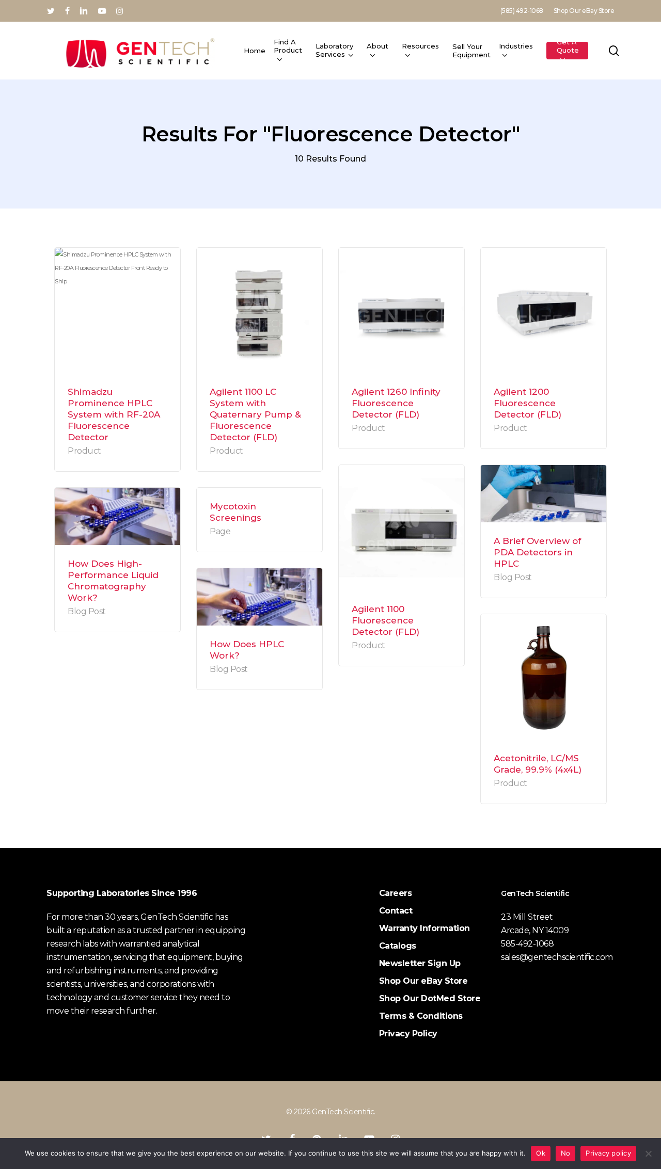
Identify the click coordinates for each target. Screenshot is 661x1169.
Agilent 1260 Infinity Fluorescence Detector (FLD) (396, 403)
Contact (396, 911)
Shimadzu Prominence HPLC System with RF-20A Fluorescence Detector (114, 414)
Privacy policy (608, 1153)
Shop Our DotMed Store (430, 998)
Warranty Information (424, 928)
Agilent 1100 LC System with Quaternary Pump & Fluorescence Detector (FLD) (255, 414)
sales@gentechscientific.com (557, 957)
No (566, 1153)
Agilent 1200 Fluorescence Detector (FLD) (527, 403)
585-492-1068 (527, 944)
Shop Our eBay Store (423, 981)
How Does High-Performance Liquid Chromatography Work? (113, 580)
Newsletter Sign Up (420, 963)
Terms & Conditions (421, 1016)
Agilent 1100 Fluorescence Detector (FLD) (385, 620)
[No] (648, 1153)
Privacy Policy (408, 1033)
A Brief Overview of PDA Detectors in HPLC (537, 552)
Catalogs (397, 946)
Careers (395, 893)
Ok (540, 1153)
